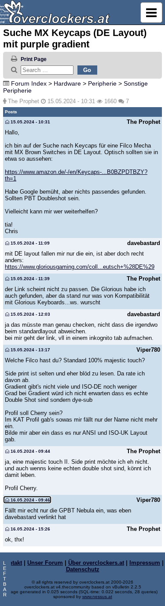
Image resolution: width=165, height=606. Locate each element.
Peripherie (102, 83)
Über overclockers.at (96, 562)
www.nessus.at (97, 596)
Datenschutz (82, 569)
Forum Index (29, 83)
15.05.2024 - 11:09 (29, 243)
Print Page (34, 59)
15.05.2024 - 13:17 (29, 349)
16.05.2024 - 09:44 (29, 451)
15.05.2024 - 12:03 (29, 314)
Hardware (67, 83)
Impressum (144, 562)
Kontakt (11, 562)
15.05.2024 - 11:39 (29, 278)
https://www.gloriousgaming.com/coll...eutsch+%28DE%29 (79, 266)
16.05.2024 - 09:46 (29, 500)
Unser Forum (45, 562)
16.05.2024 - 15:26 (29, 529)
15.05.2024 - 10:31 (29, 121)
